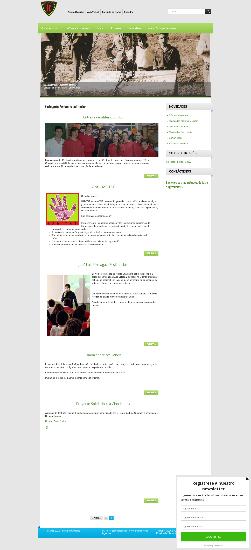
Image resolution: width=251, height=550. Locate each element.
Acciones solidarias (178, 143)
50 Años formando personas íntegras (60, 84)
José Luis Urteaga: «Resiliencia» (103, 264)
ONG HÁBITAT (103, 187)
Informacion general (179, 115)
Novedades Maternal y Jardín (183, 121)
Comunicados (176, 138)
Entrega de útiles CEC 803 (103, 117)
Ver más (151, 176)
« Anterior (96, 518)
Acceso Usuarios (76, 12)
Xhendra (128, 12)
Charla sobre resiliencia (103, 355)
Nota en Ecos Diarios (55, 421)
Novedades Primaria (179, 126)
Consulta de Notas (111, 12)
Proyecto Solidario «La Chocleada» (103, 403)
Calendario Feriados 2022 (178, 162)
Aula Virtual (93, 12)
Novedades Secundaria (180, 132)
